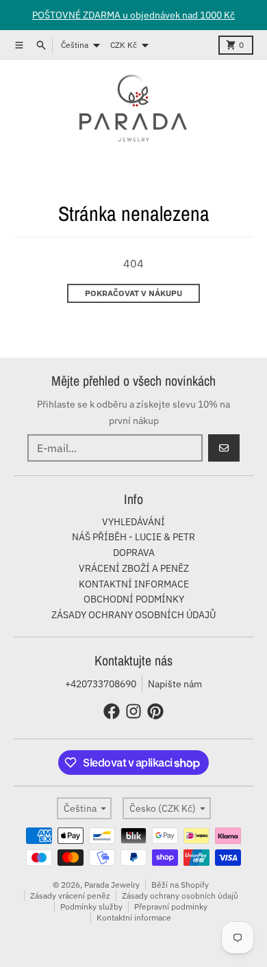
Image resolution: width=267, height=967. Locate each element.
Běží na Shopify (180, 884)
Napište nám (175, 684)
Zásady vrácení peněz (70, 895)
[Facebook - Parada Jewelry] (111, 711)
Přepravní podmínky (170, 906)
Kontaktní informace (134, 917)
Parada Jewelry (112, 884)
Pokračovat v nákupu (133, 293)
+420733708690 (100, 684)
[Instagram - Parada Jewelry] (133, 711)
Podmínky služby (91, 906)
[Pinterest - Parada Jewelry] (155, 711)
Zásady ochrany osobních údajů (180, 895)
